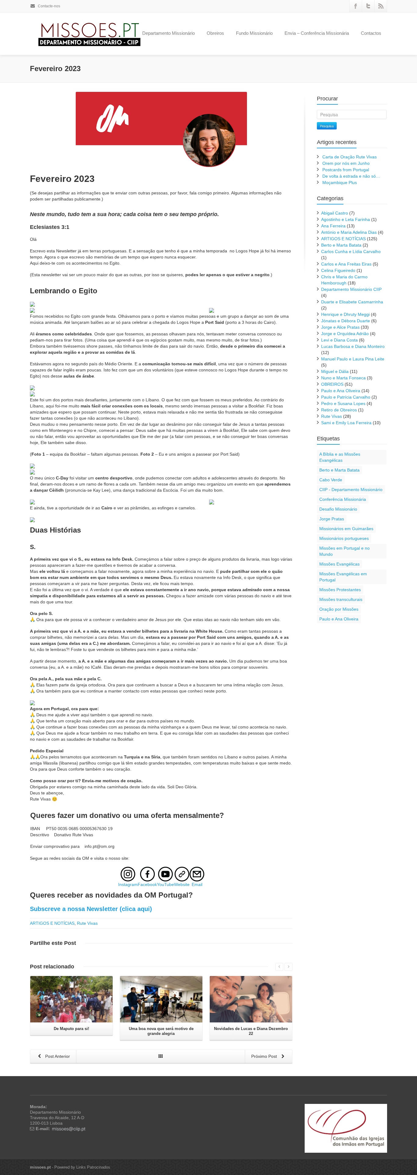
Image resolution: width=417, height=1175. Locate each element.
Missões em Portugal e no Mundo (344, 551)
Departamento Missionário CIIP (351, 289)
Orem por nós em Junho (346, 163)
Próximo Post (264, 1056)
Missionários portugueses (344, 538)
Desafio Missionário (338, 509)
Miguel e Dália (335, 371)
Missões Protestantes (340, 589)
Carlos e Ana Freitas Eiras (346, 264)
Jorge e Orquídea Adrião (345, 333)
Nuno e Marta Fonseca (343, 377)
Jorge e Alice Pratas (340, 327)
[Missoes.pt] (346, 1128)
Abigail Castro (334, 213)
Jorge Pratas (331, 518)
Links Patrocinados (93, 1167)
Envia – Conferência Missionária (317, 33)
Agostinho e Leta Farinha (345, 219)
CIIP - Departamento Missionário (351, 489)
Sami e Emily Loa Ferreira (346, 422)
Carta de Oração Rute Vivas (349, 156)
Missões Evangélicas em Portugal (343, 576)
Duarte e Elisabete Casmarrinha (352, 301)
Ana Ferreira (333, 225)
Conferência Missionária (342, 499)
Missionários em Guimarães (346, 528)
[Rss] (381, 6)
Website (182, 884)
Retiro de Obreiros (339, 409)
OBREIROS (332, 384)
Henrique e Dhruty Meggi (345, 314)
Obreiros (215, 33)
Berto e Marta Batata (341, 245)
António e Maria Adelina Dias (349, 232)
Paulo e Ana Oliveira (340, 390)
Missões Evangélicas (339, 564)
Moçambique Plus (339, 182)
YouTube (165, 884)
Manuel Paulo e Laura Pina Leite (352, 358)
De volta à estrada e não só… (351, 176)
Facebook (147, 884)
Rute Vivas (87, 923)
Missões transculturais (340, 599)
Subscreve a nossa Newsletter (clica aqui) (91, 909)
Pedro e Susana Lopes (343, 403)
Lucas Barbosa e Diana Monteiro (353, 346)
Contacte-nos (48, 6)
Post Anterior (57, 1056)
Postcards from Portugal (345, 169)
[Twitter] (368, 6)
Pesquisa (327, 125)
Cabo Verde (330, 479)
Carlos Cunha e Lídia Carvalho (351, 251)
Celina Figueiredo (338, 270)
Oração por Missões (338, 609)
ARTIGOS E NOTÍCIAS (52, 923)
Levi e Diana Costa (339, 340)
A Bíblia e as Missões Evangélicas (339, 457)
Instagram (128, 884)
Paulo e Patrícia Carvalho (345, 397)
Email (197, 884)
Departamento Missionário (168, 33)
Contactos (371, 33)
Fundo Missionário (254, 33)
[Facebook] (356, 6)
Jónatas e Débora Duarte (345, 320)
